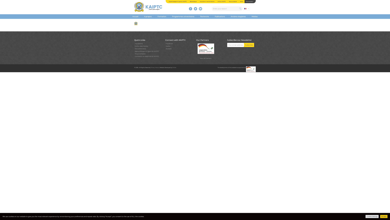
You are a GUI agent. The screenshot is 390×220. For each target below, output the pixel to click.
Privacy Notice (155, 67)
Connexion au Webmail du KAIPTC (147, 56)
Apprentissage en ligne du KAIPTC (178, 1)
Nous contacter (233, 1)
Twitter (168, 46)
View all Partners (205, 58)
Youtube (169, 49)
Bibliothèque (193, 1)
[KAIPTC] (148, 7)
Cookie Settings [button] (372, 216)
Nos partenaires (140, 49)
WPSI (241, 1)
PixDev (174, 67)
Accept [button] (383, 216)
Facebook (169, 43)
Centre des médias (141, 46)
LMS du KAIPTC (222, 1)
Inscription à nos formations (207, 1)
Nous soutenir (249, 1)
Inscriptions (139, 43)
